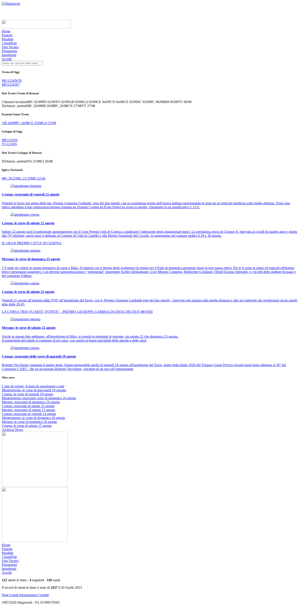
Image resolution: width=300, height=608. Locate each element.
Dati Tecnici (10, 47)
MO (4, 84)
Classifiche (9, 43)
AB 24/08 (9, 123)
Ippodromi (9, 55)
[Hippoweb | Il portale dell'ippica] (11, 3)
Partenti (7, 35)
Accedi (7, 59)
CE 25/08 (35, 123)
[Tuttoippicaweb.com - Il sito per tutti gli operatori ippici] (36, 27)
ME (4, 140)
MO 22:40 (38, 178)
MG (4, 80)
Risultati (7, 39)
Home (6, 31)
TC (4, 144)
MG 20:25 (9, 178)
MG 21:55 (23, 178)
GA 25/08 (49, 123)
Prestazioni (9, 51)
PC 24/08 (22, 123)
